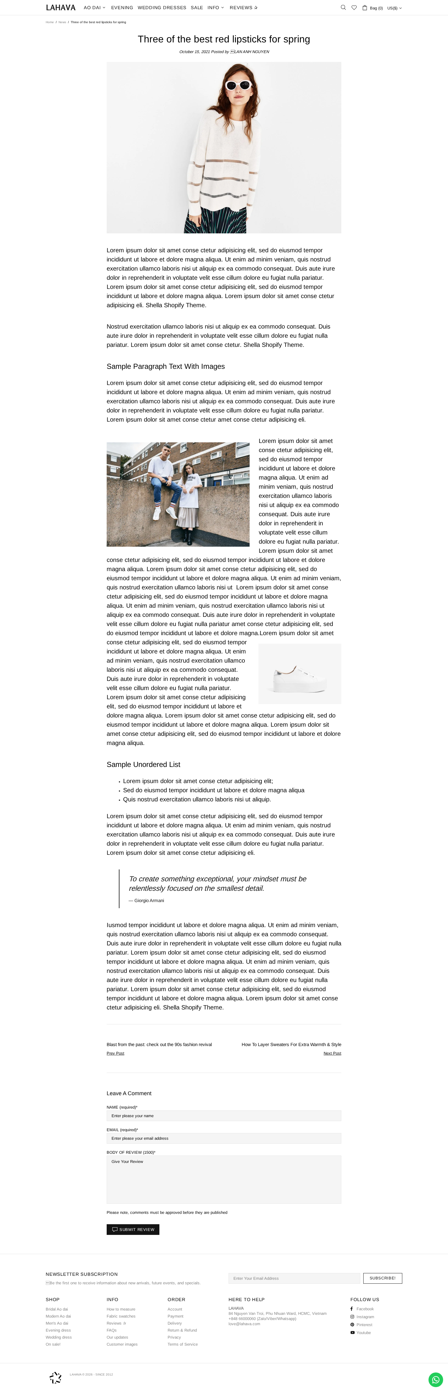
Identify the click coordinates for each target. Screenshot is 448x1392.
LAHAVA (61, 7)
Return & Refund (182, 1330)
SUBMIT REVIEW (136, 1229)
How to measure (121, 1309)
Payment (175, 1316)
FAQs (112, 1330)
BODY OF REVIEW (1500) (130, 1152)
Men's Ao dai (57, 1323)
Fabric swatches (121, 1316)
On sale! (53, 1344)
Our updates (117, 1337)
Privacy (174, 1337)
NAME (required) (121, 1107)
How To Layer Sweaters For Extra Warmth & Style (291, 1044)
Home (50, 22)
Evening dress (58, 1330)
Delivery (175, 1323)
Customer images (122, 1344)
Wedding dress (59, 1337)
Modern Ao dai (58, 1316)
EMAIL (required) (122, 1130)
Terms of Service (183, 1344)
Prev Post (115, 1053)
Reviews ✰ (116, 1323)
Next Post (332, 1053)
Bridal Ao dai (57, 1309)
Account (175, 1309)
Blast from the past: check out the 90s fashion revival (159, 1044)
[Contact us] (435, 1379)
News (62, 22)
